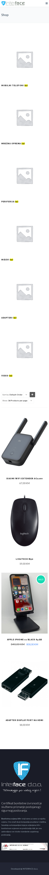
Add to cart (25, 459)
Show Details (24, 466)
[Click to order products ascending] (32, 394)
